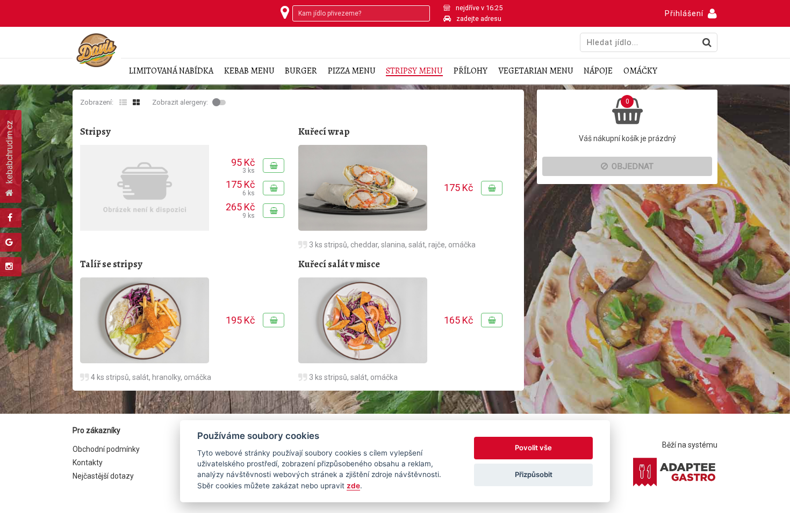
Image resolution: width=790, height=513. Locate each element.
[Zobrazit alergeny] (220, 102)
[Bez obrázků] (123, 102)
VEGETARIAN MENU (535, 71)
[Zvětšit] (362, 188)
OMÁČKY (640, 71)
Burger (301, 71)
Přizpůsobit (533, 474)
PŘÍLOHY (470, 71)
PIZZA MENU (352, 71)
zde (353, 485)
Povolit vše (533, 447)
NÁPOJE (598, 71)
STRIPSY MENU (414, 71)
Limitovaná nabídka (171, 71)
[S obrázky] (136, 102)
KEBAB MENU (249, 71)
